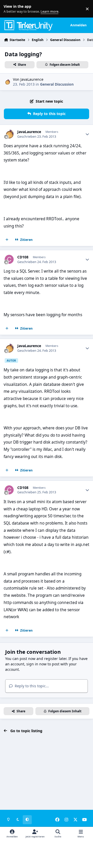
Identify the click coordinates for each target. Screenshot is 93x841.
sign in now (36, 664)
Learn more (10, 8)
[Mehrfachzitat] (7, 239)
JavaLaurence (31, 79)
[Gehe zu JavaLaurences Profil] (7, 82)
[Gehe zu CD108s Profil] (9, 259)
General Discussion (57, 84)
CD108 (22, 257)
